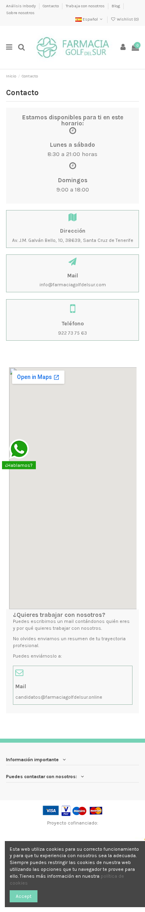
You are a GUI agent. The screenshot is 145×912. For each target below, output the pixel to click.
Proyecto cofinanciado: (72, 823)
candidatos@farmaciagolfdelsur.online (58, 697)
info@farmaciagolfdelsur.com (72, 284)
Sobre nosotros (20, 12)
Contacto (51, 6)
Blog (116, 6)
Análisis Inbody (21, 6)
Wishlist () (127, 19)
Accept (23, 896)
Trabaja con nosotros (86, 6)
